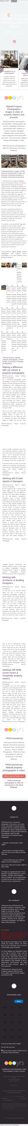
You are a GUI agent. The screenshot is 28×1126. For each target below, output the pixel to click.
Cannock (9, 1118)
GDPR (19, 879)
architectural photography (9, 594)
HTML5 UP (16, 1080)
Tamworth (14, 1118)
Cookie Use (6, 879)
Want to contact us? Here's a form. (14, 776)
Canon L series (21, 400)
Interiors (23, 183)
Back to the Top (14, 1085)
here (19, 881)
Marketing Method (16, 1079)
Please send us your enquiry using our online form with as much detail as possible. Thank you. (13, 852)
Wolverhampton (20, 1118)
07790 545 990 (13, 843)
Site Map (10, 875)
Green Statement (18, 875)
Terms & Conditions (6, 877)
